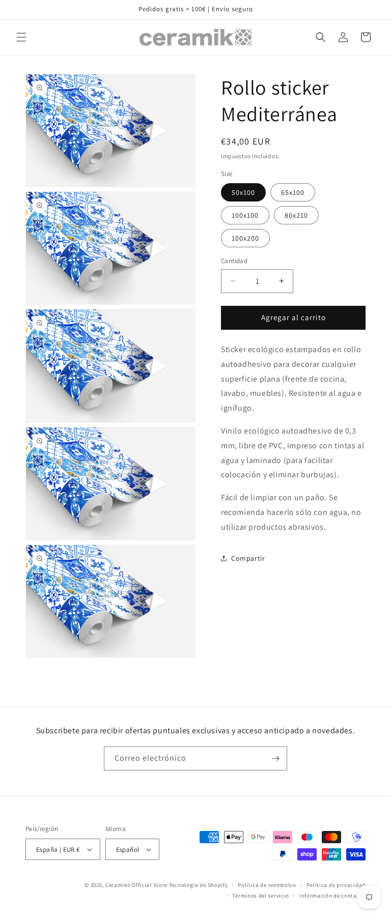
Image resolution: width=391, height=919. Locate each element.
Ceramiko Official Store (136, 884)
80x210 (296, 215)
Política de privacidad (336, 884)
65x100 (292, 192)
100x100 (245, 215)
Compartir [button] (248, 558)
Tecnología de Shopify (198, 884)
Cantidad (234, 260)
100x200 (245, 238)
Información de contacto (332, 895)
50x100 (243, 192)
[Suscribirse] (275, 758)
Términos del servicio (260, 895)
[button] (21, 37)
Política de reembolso (267, 884)
